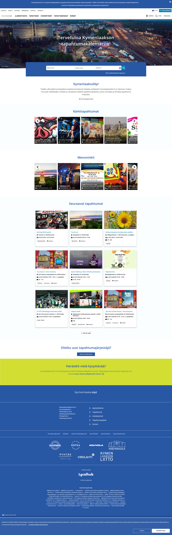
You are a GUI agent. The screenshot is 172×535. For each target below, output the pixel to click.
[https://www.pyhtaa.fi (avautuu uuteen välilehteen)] (65, 460)
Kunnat (73, 16)
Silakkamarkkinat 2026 (116, 490)
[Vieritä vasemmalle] (37, 121)
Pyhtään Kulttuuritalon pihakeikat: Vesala (96, 490)
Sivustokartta (105, 434)
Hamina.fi (3, 10)
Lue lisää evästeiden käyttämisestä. (38, 524)
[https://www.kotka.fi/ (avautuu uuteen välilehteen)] (76, 449)
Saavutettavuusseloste (79, 434)
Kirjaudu (167, 16)
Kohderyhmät (46, 16)
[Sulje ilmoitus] (170, 2)
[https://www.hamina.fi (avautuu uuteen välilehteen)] (55, 449)
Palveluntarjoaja (119, 434)
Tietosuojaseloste (54, 434)
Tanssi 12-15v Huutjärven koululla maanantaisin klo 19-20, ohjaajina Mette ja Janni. (70, 502)
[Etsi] (123, 68)
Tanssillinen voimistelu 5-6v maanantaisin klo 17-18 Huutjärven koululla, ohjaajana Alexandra (73, 498)
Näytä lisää (87, 333)
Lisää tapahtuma (166, 10)
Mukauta (142, 530)
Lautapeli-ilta (79, 490)
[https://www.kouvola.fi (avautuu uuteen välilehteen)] (96, 449)
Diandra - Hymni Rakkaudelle (66, 504)
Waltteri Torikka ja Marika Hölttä (99, 504)
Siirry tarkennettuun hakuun (115, 73)
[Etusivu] (6, 16)
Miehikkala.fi (25, 10)
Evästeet (66, 434)
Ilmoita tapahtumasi (86, 354)
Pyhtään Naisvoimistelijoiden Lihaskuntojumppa (68, 492)
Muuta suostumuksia (10, 515)
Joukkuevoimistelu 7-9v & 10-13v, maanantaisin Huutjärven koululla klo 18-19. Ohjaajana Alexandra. (96, 500)
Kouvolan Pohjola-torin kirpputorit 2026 (68, 505)
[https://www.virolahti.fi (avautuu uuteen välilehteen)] (86, 460)
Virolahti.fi (40, 10)
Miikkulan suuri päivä (53, 490)
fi (157, 10)
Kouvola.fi (17, 10)
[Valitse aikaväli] (120, 68)
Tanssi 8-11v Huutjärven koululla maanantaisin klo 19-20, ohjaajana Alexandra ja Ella (97, 496)
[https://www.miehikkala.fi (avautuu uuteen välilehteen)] (117, 449)
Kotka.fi (10, 10)
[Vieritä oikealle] (134, 121)
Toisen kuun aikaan (82, 504)
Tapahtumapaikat (61, 16)
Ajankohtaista (21, 16)
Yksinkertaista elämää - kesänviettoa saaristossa (95, 505)
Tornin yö (50, 492)
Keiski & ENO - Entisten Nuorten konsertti (106, 502)
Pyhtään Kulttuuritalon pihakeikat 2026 (95, 492)
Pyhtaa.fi (33, 10)
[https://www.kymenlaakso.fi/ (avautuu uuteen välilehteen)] (107, 460)
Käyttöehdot (94, 434)
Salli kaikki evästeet (160, 530)
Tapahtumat (34, 16)
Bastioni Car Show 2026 (96, 494)
